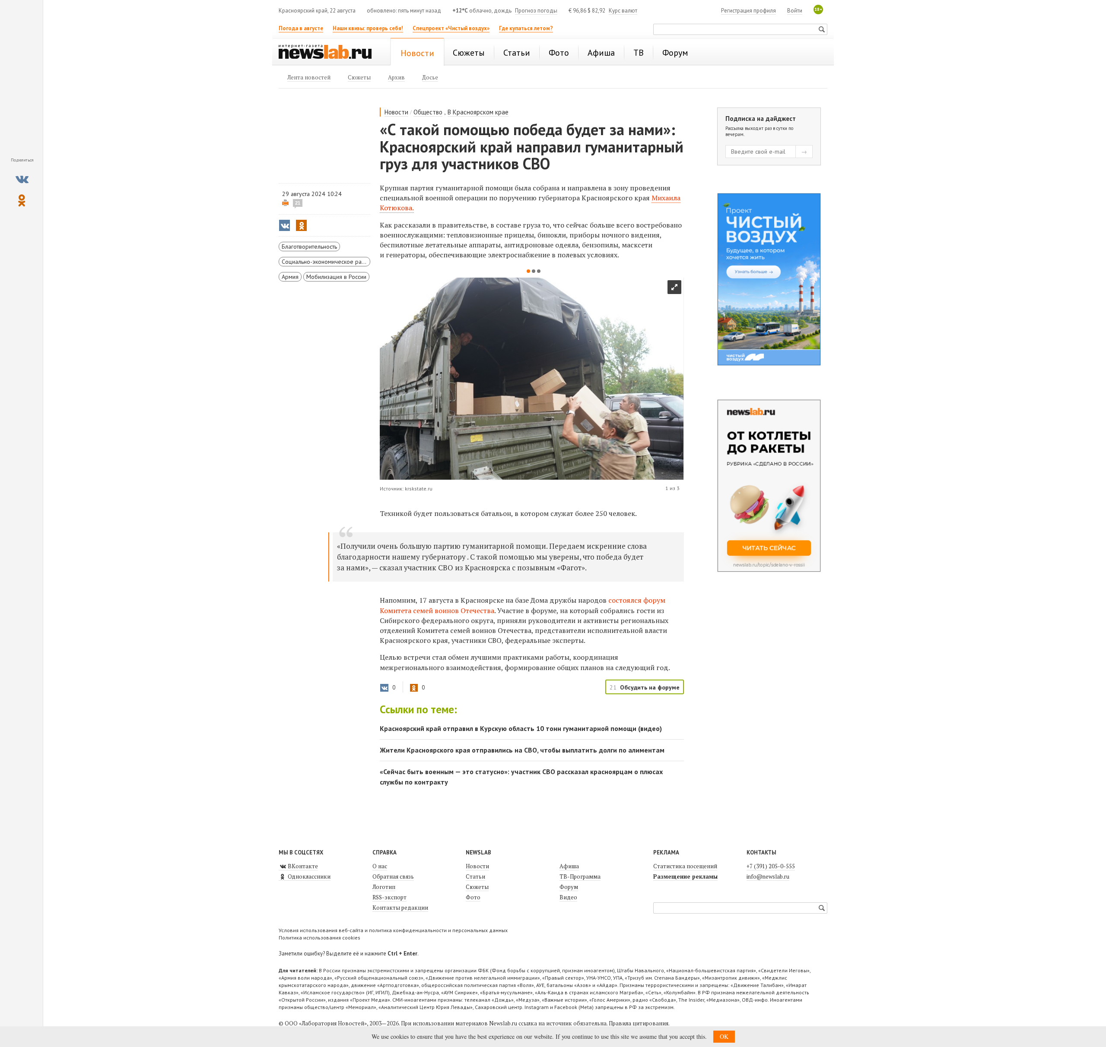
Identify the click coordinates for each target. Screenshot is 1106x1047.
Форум (568, 887)
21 (297, 203)
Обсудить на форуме (650, 687)
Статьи (475, 876)
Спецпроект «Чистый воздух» (451, 28)
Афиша (569, 866)
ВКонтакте (302, 866)
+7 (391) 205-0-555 (771, 866)
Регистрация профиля (748, 10)
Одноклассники (308, 876)
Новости (396, 112)
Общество (427, 112)
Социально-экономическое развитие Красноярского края (326, 262)
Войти (794, 10)
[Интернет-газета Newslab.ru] (329, 52)
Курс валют (623, 10)
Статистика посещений (685, 866)
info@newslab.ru (768, 876)
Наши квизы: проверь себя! (368, 28)
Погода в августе (301, 28)
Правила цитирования (638, 1023)
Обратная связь (393, 876)
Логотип (383, 887)
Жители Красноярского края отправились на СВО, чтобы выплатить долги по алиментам (522, 750)
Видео (568, 897)
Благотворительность (309, 246)
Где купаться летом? (526, 28)
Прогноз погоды (536, 10)
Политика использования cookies (319, 937)
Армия (290, 277)
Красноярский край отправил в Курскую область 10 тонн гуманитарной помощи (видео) (521, 728)
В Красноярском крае (478, 112)
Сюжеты (477, 887)
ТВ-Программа (580, 876)
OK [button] (724, 1036)
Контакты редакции (400, 907)
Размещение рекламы (685, 876)
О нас (379, 866)
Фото (473, 897)
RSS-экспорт (389, 897)
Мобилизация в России (336, 277)
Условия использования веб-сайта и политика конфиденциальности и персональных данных (393, 930)
